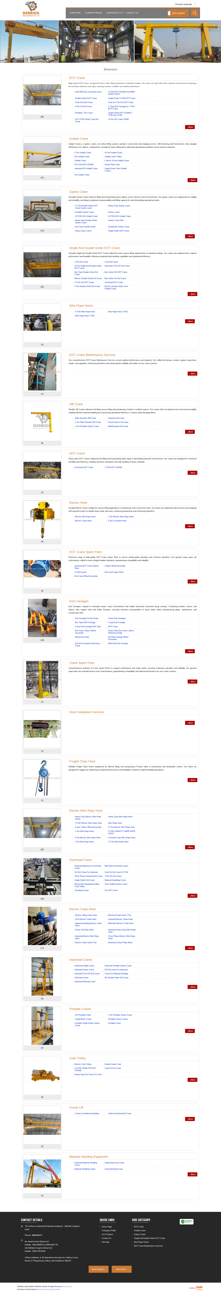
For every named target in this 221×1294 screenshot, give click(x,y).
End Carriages (79, 601)
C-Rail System (81, 572)
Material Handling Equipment (88, 1156)
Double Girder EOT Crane (86, 98)
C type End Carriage (116, 622)
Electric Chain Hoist (83, 521)
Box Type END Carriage (85, 622)
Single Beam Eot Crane (114, 1163)
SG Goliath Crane (82, 175)
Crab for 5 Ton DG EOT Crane (121, 102)
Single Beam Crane (83, 1019)
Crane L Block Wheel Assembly (88, 827)
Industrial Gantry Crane (84, 970)
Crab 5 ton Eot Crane (84, 102)
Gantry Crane (78, 191)
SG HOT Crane (111, 890)
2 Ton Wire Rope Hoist (84, 842)
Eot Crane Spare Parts (114, 572)
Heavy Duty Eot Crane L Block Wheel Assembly (121, 631)
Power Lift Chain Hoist (84, 930)
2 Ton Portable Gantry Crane (87, 426)
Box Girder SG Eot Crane (115, 278)
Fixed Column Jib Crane (118, 422)
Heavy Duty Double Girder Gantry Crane (86, 221)
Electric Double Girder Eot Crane (88, 278)
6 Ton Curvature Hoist (117, 521)
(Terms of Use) (67, 1286)
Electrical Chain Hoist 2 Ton (119, 915)
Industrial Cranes (80, 959)
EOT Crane (77, 78)
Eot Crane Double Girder (85, 227)
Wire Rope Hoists (81, 305)
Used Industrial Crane (114, 1169)
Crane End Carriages (117, 618)
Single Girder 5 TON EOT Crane (121, 98)
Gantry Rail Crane (112, 164)
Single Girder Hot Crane (85, 880)
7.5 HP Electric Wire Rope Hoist (88, 823)
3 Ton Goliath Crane (83, 152)
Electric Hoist (78, 502)
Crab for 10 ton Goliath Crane (117, 160)
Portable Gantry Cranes (118, 1019)
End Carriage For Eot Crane (86, 618)
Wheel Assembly (82, 637)
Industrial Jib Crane (116, 418)
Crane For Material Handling (116, 973)
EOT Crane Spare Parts (85, 552)
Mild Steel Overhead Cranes (116, 866)
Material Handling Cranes (85, 1169)
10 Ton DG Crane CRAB (118, 119)
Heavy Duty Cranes (83, 231)
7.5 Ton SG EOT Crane (84, 282)
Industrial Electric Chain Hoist (120, 919)
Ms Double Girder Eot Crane (116, 977)
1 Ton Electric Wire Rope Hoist (121, 516)
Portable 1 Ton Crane (84, 113)
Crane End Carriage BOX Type (88, 626)
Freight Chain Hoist (82, 761)
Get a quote (178, 13)
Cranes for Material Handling (87, 1113)
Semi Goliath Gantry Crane (116, 884)
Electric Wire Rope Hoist (85, 516)
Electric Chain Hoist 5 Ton (86, 942)
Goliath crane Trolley (113, 156)
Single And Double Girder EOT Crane (94, 248)
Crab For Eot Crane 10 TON (116, 872)
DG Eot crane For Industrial (116, 970)
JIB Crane (76, 404)
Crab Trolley (77, 1058)
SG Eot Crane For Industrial (86, 872)
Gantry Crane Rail (115, 220)
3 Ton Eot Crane (111, 262)
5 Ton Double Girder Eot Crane (87, 286)
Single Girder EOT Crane (118, 231)
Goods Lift (76, 1107)
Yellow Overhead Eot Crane (119, 1113)
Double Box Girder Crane (118, 227)
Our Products (113, 12)
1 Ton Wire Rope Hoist (84, 831)
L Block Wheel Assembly (115, 566)
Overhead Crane (80, 860)
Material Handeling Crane (115, 880)
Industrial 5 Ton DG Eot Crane (117, 266)
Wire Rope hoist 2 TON (118, 312)
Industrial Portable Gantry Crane (118, 966)
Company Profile (93, 12)
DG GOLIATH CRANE (84, 164)
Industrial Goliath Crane (84, 966)
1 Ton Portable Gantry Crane (120, 1015)
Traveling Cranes (82, 890)
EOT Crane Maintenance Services (92, 355)
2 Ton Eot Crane (81, 262)
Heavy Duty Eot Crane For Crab (88, 1074)
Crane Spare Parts (82, 663)
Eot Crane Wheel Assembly (86, 576)
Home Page (75, 12)
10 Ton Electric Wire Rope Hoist (121, 827)
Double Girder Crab (113, 1064)
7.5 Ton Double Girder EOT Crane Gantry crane (86, 207)
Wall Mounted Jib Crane (118, 426)
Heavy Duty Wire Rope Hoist (120, 816)
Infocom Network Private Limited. (48, 1289)
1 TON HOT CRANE (113, 467)
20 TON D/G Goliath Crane (119, 216)
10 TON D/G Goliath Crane (86, 216)
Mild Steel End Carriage (118, 643)
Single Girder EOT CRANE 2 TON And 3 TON (120, 114)
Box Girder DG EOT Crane (116, 272)
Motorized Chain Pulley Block (120, 942)
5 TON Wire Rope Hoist (85, 312)
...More (190, 127)
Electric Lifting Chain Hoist (86, 915)
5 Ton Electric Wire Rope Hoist (88, 837)
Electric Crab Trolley (83, 1064)
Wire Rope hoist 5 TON (85, 316)
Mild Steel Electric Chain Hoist (120, 923)
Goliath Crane (78, 138)
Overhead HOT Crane (84, 467)
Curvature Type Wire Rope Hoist (121, 837)
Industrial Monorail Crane (85, 981)
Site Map (105, 1242)
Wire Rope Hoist (115, 823)
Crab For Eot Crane (113, 1068)
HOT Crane (77, 453)
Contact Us (132, 12)
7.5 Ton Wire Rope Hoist (118, 842)
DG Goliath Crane (82, 156)
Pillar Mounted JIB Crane (85, 418)
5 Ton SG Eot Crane (83, 106)
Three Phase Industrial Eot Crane (88, 876)
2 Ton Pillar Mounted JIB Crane (88, 422)
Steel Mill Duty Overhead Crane (88, 92)
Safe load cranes (82, 977)
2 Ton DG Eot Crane (113, 876)
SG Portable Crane (83, 1015)
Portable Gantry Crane (84, 212)
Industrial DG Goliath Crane (86, 168)
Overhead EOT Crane (114, 282)
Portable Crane (114, 1023)
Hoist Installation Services (86, 712)
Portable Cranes (80, 1009)
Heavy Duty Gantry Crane (119, 206)
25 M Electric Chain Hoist (85, 919)
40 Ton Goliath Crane (113, 152)
